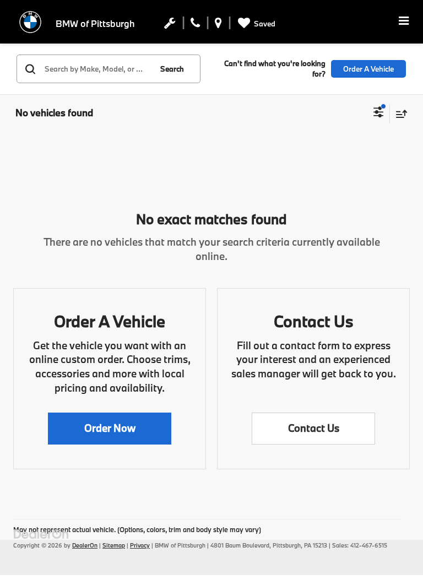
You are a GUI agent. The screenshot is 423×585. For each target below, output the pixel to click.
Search (172, 69)
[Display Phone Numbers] (195, 25)
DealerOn (84, 545)
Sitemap (113, 545)
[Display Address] (218, 25)
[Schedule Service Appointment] (169, 25)
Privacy (140, 545)
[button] (109, 429)
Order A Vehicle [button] (368, 69)
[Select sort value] (399, 113)
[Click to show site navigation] (403, 22)
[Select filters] (379, 113)
